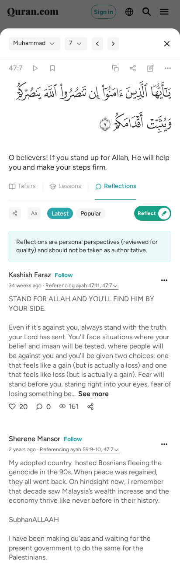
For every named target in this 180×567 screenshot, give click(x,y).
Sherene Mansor (34, 439)
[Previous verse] (97, 43)
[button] (159, 95)
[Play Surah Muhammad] (34, 68)
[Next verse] (113, 43)
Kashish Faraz (30, 275)
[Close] (167, 43)
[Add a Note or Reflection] (150, 68)
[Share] (132, 68)
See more (93, 394)
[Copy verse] (115, 68)
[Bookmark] (52, 68)
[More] (168, 68)
